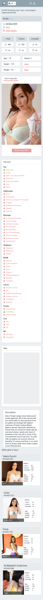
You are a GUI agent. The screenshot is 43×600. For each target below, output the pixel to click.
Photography (10, 197)
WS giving (9, 334)
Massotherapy (11, 230)
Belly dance (10, 251)
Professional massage (13, 218)
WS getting (9, 337)
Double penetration (12, 181)
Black (26, 70)
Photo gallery (11, 79)
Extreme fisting (11, 315)
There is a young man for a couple (17, 200)
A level (8, 173)
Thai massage (10, 227)
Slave (8, 269)
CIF (7, 327)
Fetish (8, 187)
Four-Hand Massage (13, 232)
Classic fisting (10, 309)
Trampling (9, 281)
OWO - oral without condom (15, 175)
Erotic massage (11, 221)
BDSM (8, 266)
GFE (7, 290)
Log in (34, 3)
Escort (8, 194)
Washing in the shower (13, 205)
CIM (7, 321)
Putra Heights (30, 10)
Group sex (9, 178)
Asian (26, 64)
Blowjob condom (12, 288)
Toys (7, 184)
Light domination (11, 263)
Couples (9, 202)
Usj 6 (22, 10)
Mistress (9, 261)
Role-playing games (12, 275)
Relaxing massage (12, 238)
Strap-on (9, 272)
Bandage (9, 278)
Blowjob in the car (12, 296)
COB (7, 324)
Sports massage (11, 235)
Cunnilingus (10, 299)
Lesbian (8, 254)
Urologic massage (12, 224)
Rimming (9, 211)
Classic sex (10, 170)
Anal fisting (10, 312)
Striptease (9, 248)
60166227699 (11, 24)
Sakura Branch (11, 241)
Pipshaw (9, 208)
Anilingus (9, 302)
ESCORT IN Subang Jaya (10, 10)
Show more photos (21, 150)
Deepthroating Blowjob (13, 293)
